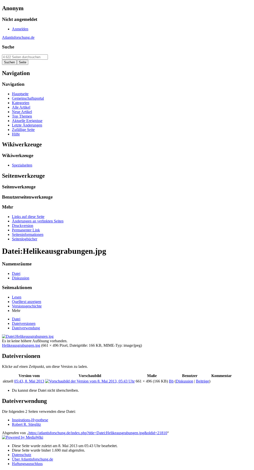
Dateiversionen (23, 323)
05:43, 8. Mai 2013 (29, 381)
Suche (8, 46)
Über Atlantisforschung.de (32, 459)
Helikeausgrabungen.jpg (21, 345)
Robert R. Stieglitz (26, 424)
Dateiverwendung (26, 328)
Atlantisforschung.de (18, 37)
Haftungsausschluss (27, 464)
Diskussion (184, 381)
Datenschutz (21, 455)
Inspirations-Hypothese (30, 420)
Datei (16, 319)
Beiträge (202, 381)
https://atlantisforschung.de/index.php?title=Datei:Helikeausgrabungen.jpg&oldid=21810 (98, 433)
